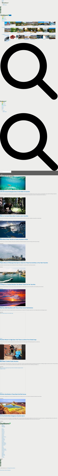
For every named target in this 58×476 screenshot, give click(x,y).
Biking (12, 32)
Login (4, 3)
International (26, 39)
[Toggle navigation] (10, 15)
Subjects (3, 34)
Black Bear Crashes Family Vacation (9, 361)
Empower (5, 19)
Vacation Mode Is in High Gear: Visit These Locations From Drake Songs (18, 339)
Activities (3, 27)
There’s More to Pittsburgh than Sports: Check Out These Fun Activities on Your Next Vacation (24, 262)
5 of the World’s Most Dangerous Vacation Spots (12, 415)
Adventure (6, 41)
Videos (51, 25)
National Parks (33, 39)
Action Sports (7, 32)
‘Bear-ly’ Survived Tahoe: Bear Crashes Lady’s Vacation (14, 216)
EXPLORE (3, 425)
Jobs (2, 1)
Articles (3, 21)
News (28, 25)
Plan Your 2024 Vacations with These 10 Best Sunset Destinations (16, 307)
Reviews (39, 25)
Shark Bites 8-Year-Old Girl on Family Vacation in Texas (14, 239)
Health (19, 39)
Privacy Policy (2, 470)
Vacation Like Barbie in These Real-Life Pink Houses (13, 394)
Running (37, 32)
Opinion (34, 26)
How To (22, 26)
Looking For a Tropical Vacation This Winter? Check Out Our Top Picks (17, 284)
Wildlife (50, 39)
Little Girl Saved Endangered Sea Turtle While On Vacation (15, 191)
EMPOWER (3, 426)
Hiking (31, 33)
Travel (45, 25)
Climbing (25, 32)
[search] (5, 172)
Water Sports (45, 32)
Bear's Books (5, 111)
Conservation (2, 190)
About (3, 0)
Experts (11, 24)
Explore (4, 18)
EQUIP (3, 424)
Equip (4, 16)
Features (17, 26)
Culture (6, 25)
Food (10, 39)
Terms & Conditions (8, 470)
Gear (16, 38)
